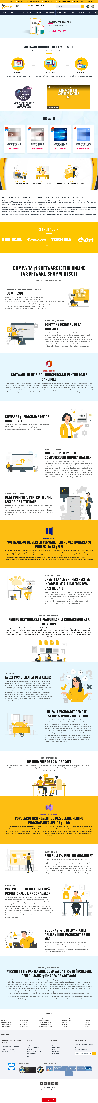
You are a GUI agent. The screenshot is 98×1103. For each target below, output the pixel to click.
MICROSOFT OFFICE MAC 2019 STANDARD (14, 144)
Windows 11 (88, 1022)
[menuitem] (63, 1)
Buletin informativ (56, 1047)
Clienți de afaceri (31, 1044)
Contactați (29, 1049)
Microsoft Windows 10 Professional (60, 144)
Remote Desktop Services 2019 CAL (70, 1018)
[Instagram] (56, 1083)
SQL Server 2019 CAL (25, 1026)
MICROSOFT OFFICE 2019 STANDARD (37, 144)
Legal (53, 1044)
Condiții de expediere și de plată (34, 1051)
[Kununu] (52, 1083)
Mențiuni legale (55, 1053)
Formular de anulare (32, 1055)
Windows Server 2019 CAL (26, 1018)
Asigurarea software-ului (33, 1047)
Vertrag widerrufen (50, 1100)
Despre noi (54, 1049)
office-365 (54, 1046)
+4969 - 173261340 (8, 1050)
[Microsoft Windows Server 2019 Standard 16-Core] (83, 134)
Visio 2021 (87, 1018)
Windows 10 (88, 1024)
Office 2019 (4, 1020)
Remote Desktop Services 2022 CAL (47, 1026)
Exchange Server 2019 (44, 1018)
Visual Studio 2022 (66, 1020)
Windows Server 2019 (6, 1024)
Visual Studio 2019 (66, 1022)
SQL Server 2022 (24, 1020)
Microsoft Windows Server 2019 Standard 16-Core (83, 144)
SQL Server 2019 (24, 1022)
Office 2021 (4, 1018)
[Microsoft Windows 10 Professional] (60, 134)
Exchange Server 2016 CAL (45, 1024)
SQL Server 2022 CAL (25, 1024)
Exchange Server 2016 (44, 1020)
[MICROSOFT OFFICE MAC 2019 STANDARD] (14, 134)
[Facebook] (41, 1083)
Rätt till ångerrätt (31, 1053)
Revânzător (30, 1046)
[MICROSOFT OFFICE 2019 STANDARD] (37, 134)
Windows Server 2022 (6, 1022)
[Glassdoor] (49, 1083)
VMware (87, 1026)
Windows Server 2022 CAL (7, 1026)
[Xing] (45, 1083)
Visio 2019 (87, 1020)
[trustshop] (40, 1069)
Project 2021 (65, 1024)
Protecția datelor (56, 1051)
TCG (28, 1056)
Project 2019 (65, 1026)
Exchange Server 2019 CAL (45, 1022)
